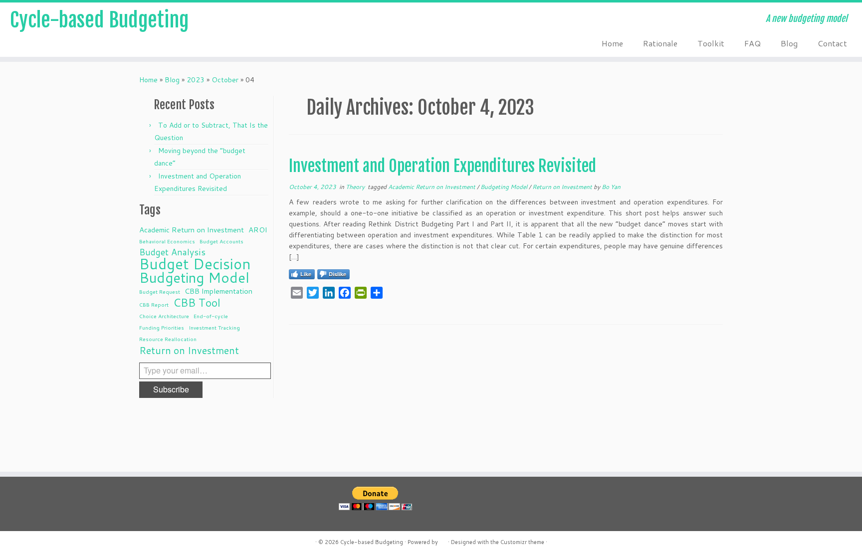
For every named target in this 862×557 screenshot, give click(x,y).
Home (612, 43)
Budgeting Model (194, 277)
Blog (789, 43)
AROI (257, 229)
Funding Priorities (161, 327)
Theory (356, 187)
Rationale (660, 43)
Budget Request (159, 291)
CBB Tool (196, 302)
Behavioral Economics (167, 241)
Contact (832, 43)
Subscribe (171, 389)
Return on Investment (189, 350)
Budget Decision (195, 263)
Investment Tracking (214, 327)
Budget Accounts (221, 241)
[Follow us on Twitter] (264, 19)
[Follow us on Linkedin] (251, 19)
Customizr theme (522, 542)
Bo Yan (611, 187)
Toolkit (710, 43)
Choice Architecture (164, 316)
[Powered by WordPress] (442, 540)
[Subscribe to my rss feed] (237, 19)
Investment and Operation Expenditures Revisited (442, 166)
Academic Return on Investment (191, 229)
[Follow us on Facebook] (278, 19)
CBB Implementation (218, 291)
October (225, 80)
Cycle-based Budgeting (99, 20)
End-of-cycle (211, 316)
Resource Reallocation (168, 339)
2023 (196, 80)
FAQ (752, 43)
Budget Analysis (172, 252)
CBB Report (154, 304)
